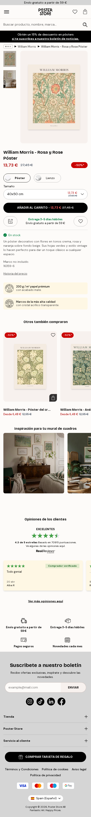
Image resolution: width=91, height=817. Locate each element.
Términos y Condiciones (22, 769)
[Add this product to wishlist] (81, 221)
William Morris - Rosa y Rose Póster (64, 46)
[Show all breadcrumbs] (8, 46)
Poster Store (55, 806)
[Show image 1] (9, 59)
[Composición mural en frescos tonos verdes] (33, 463)
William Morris (27, 46)
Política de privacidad (45, 775)
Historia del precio (15, 273)
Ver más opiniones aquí (45, 601)
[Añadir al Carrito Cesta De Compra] (53, 398)
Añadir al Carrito (45, 207)
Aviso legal (79, 769)
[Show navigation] (6, 11)
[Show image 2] (9, 79)
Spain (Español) (46, 798)
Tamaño (9, 186)
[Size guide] (10, 221)
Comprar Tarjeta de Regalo (49, 757)
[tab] (75, 12)
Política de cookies (55, 769)
